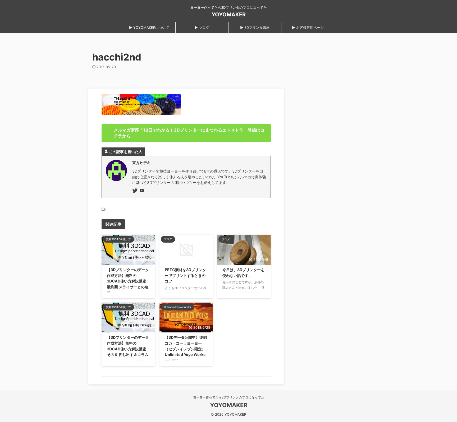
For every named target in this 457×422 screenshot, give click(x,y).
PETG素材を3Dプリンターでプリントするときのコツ (185, 275)
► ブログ (202, 27)
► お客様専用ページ (308, 27)
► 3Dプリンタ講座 (254, 27)
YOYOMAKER (229, 14)
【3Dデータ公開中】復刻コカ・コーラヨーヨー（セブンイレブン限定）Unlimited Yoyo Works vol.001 (186, 348)
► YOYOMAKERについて (149, 27)
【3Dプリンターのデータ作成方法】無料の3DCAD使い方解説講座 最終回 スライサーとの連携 (128, 281)
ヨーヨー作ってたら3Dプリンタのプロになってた (228, 397)
